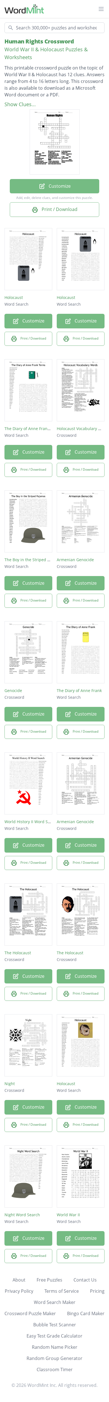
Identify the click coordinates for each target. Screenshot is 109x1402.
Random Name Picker (54, 1347)
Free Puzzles (49, 1280)
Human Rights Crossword (39, 41)
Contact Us (85, 1280)
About (19, 1280)
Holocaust (13, 297)
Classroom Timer (55, 1369)
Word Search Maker (54, 1302)
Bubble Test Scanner (54, 1325)
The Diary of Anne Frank (79, 690)
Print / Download (59, 209)
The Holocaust (17, 952)
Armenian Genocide (75, 559)
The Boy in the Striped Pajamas (33, 559)
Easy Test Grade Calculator (54, 1336)
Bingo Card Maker (86, 1313)
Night (9, 1083)
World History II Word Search (31, 821)
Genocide (13, 690)
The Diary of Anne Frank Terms (33, 428)
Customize (59, 186)
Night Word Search (22, 1214)
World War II (68, 1214)
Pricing (97, 1291)
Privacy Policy (19, 1291)
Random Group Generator (54, 1358)
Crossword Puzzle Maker (30, 1313)
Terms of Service (61, 1291)
